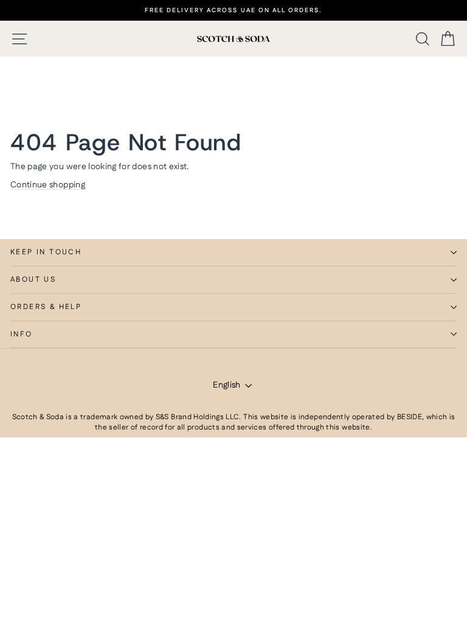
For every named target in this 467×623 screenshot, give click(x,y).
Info (21, 334)
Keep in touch (45, 252)
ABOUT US (33, 279)
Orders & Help (45, 307)
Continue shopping (47, 185)
